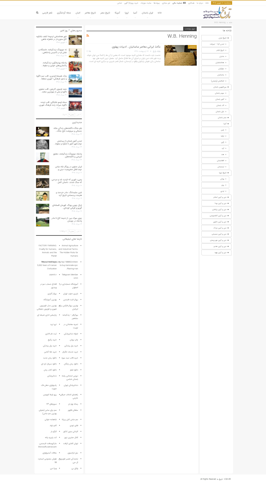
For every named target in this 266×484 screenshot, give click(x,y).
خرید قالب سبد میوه (70, 358)
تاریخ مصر (105, 13)
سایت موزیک (146, 3)
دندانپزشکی (52, 375)
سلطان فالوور (73, 410)
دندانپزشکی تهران (71, 385)
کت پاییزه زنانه (51, 437)
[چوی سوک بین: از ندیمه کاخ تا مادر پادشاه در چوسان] (42, 222)
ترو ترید (53, 324)
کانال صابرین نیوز (71, 437)
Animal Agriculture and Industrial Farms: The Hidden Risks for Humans (68, 250)
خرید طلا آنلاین (50, 352)
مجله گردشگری (64, 13)
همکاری (191, 3)
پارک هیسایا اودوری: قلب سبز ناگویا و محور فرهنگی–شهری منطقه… (51, 77)
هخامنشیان (220, 62)
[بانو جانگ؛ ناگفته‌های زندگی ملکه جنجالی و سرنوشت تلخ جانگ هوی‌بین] (42, 132)
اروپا (127, 13)
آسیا (135, 13)
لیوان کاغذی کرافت (70, 443)
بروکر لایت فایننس (70, 299)
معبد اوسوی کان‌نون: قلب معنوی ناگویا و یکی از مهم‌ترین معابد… (53, 90)
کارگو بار (54, 431)
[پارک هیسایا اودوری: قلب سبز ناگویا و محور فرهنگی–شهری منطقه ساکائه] (75, 79)
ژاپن (222, 142)
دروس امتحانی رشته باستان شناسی (70, 377)
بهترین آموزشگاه (50, 299)
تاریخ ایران (222, 37)
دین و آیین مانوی (219, 221)
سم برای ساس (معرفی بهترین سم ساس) (48, 412)
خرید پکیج (52, 339)
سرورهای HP (51, 404)
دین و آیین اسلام (220, 197)
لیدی (222, 191)
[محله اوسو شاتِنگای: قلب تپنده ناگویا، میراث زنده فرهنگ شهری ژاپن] (75, 106)
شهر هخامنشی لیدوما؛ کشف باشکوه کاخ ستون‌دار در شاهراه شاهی (51, 38)
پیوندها (157, 3)
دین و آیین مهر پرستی (218, 240)
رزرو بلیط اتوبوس (50, 394)
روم (223, 185)
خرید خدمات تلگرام (70, 352)
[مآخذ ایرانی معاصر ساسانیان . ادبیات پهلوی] (180, 55)
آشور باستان (219, 99)
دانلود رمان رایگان (71, 363)
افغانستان (220, 160)
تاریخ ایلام (220, 50)
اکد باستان (220, 105)
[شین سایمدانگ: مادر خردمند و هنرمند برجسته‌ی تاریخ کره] (42, 196)
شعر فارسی (47, 13)
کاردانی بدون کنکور (70, 431)
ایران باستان (147, 13)
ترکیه (222, 135)
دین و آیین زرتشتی (219, 209)
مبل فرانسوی (73, 452)
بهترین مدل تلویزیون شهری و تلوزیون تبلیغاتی (47, 307)
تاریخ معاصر (90, 13)
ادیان (78, 13)
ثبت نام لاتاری (51, 333)
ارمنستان (221, 166)
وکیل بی (74, 468)
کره (223, 148)
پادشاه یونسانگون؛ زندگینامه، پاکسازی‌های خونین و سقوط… (54, 64)
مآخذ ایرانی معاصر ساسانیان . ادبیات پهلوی (136, 47)
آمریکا (117, 13)
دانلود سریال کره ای (49, 363)
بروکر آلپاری (52, 293)
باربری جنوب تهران (70, 293)
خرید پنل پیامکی (71, 345)
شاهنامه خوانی (51, 419)
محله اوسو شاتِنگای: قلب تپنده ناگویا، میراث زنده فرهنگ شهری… (52, 104)
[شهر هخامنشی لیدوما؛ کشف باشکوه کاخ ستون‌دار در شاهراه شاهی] (75, 40)
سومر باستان (219, 93)
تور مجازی (166, 3)
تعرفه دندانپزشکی (71, 333)
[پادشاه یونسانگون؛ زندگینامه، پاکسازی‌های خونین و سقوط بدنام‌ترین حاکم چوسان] (75, 66)
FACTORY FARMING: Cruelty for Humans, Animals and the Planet (48, 250)
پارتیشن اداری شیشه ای (47, 315)
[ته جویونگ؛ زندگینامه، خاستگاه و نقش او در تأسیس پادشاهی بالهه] (75, 53)
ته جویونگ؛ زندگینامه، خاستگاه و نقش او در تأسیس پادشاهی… (53, 51)
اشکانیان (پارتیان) (217, 80)
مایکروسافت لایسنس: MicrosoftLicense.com (47, 445)
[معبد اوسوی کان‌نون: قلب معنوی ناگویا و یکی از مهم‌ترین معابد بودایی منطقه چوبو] (75, 92)
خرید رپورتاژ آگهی (131, 3)
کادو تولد (53, 425)
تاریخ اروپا (222, 172)
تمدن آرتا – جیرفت (217, 44)
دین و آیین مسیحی (219, 234)
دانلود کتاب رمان (50, 369)
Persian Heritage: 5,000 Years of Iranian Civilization (47, 265)
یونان (222, 178)
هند (222, 154)
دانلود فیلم (74, 369)
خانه (207, 3)
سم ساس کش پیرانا (70, 419)
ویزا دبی (53, 468)
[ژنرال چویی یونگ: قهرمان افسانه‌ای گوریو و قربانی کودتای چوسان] (42, 209)
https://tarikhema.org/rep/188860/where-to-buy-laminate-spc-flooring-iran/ (60, 265)
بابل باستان (220, 111)
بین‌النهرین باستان (219, 86)
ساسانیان (192, 46)
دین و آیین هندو (220, 246)
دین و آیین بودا (220, 203)
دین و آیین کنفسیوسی (218, 215)
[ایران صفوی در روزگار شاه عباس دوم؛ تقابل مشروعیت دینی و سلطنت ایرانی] (42, 170)
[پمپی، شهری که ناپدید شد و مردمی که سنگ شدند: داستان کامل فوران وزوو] (42, 183)
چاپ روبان (74, 339)
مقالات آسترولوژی (49, 452)
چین (222, 129)
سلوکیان (221, 68)
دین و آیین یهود (220, 252)
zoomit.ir (53, 274)
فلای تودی (74, 425)
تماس (119, 3)
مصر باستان (222, 117)
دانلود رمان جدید (50, 358)
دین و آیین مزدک (219, 227)
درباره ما (200, 3)
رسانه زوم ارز (73, 404)
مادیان (221, 56)
